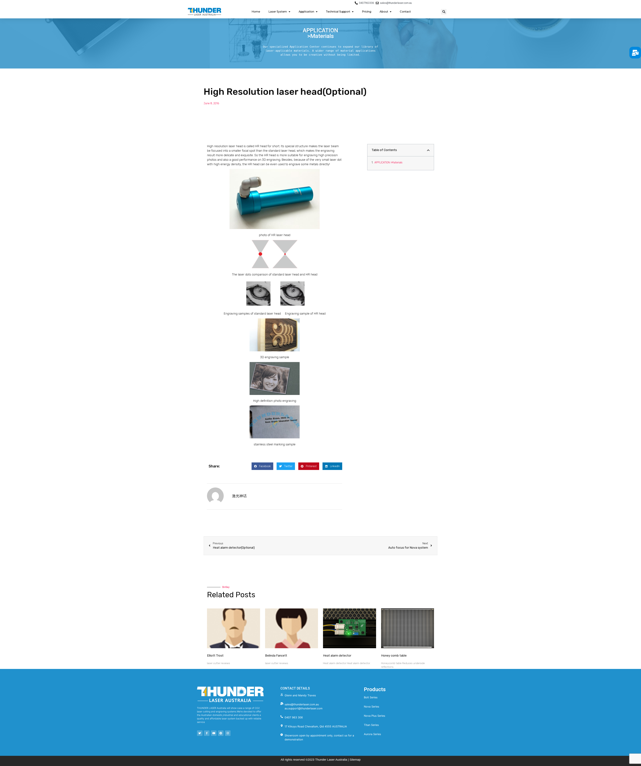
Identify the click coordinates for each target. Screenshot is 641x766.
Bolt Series (370, 697)
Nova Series (371, 706)
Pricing (366, 11)
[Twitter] (199, 733)
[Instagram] (228, 733)
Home (256, 11)
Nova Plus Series (374, 715)
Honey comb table (394, 655)
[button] (444, 12)
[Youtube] (214, 733)
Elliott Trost (215, 655)
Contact (405, 11)
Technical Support (338, 11)
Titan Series (371, 725)
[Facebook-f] (206, 733)
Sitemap (355, 759)
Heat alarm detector (337, 655)
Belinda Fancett (276, 655)
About (384, 11)
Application (306, 11)
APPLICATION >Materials (388, 162)
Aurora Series (372, 734)
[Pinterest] (221, 733)
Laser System (277, 11)
